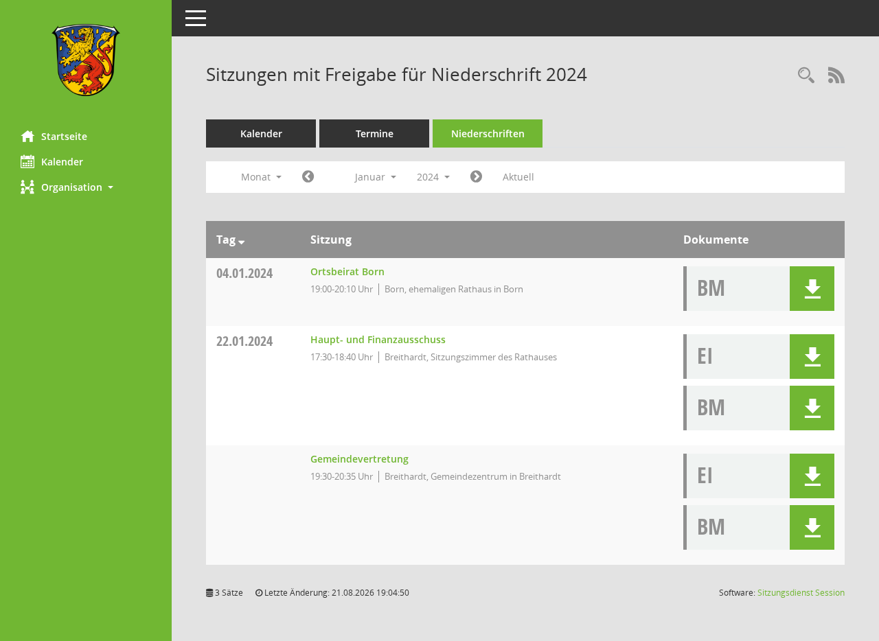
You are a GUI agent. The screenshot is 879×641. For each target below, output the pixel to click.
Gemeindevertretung (359, 458)
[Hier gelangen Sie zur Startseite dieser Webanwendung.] (86, 60)
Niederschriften (488, 133)
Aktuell (518, 176)
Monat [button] (257, 176)
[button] (86, 187)
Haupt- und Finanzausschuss (378, 339)
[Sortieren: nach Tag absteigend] (241, 239)
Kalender (62, 161)
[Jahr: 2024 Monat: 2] (476, 177)
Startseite (64, 136)
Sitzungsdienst (801, 592)
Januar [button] (371, 176)
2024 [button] (429, 176)
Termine (374, 133)
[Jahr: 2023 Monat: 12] (308, 177)
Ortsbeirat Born (347, 271)
